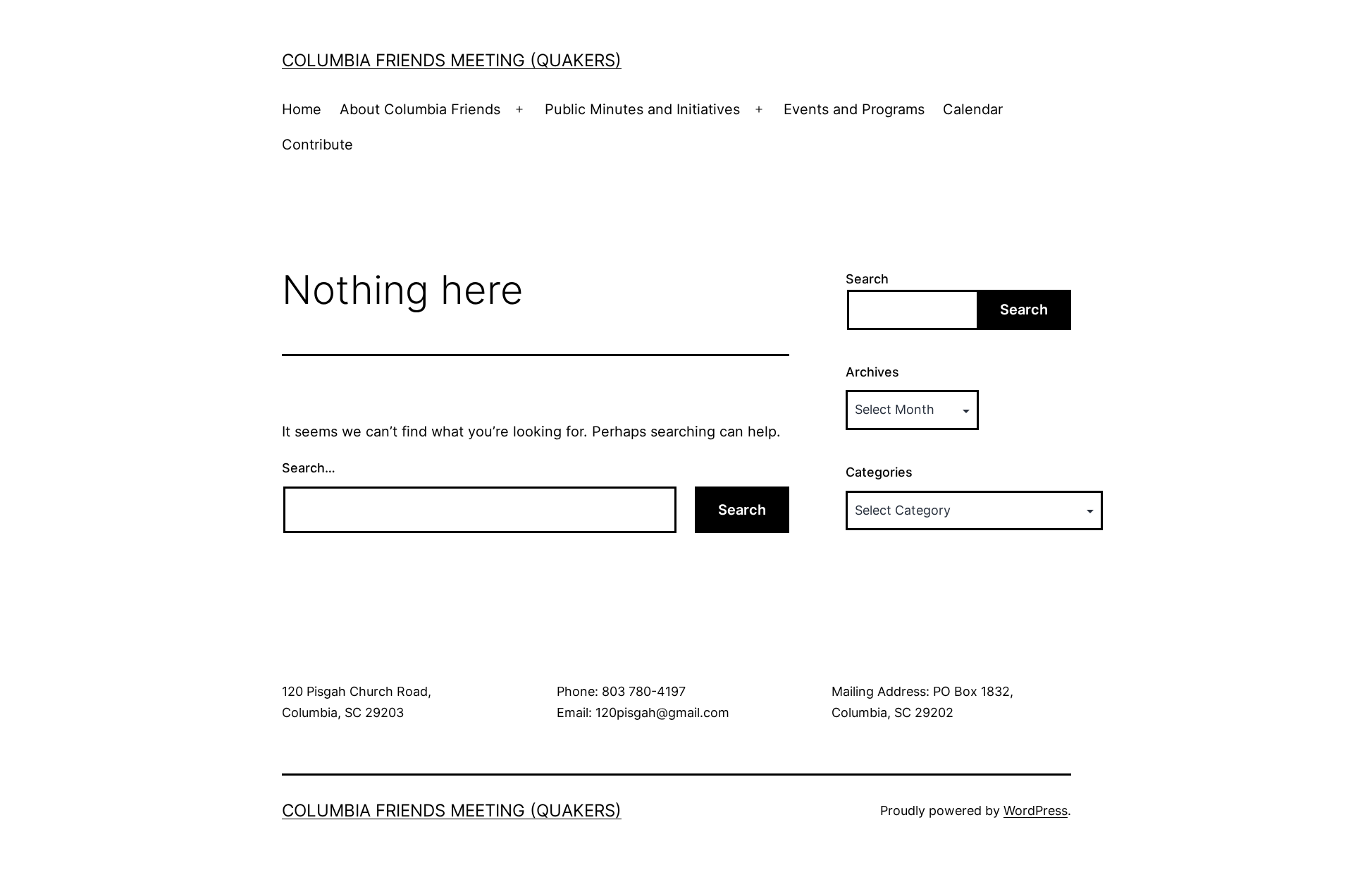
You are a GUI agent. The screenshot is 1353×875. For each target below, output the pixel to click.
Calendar (973, 109)
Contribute (317, 144)
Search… (308, 467)
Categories (879, 472)
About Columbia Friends (420, 109)
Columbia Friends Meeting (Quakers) (452, 60)
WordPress (1035, 810)
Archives (872, 372)
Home (301, 109)
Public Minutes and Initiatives (642, 109)
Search (867, 278)
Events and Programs (854, 109)
